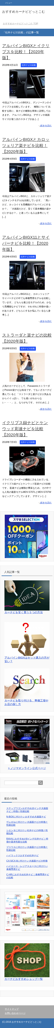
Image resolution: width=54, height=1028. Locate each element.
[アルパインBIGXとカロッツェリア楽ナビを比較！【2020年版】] (27, 190)
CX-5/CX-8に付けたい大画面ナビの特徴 (27, 861)
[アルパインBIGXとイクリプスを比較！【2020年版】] (27, 96)
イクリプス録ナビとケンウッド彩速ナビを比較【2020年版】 (25, 428)
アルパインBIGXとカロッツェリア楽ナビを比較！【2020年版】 (26, 145)
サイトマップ (12, 1009)
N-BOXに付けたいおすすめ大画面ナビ (26, 816)
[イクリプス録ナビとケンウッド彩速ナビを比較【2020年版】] (27, 473)
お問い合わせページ (15, 1013)
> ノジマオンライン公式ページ (27, 768)
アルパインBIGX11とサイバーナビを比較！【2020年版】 (26, 243)
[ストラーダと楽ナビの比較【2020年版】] (27, 379)
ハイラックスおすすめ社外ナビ (22, 855)
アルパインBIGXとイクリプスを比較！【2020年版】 (26, 51)
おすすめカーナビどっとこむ (23, 11)
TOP (20, 23)
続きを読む (46, 125)
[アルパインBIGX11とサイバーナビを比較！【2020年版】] (27, 287)
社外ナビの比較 (29, 65)
